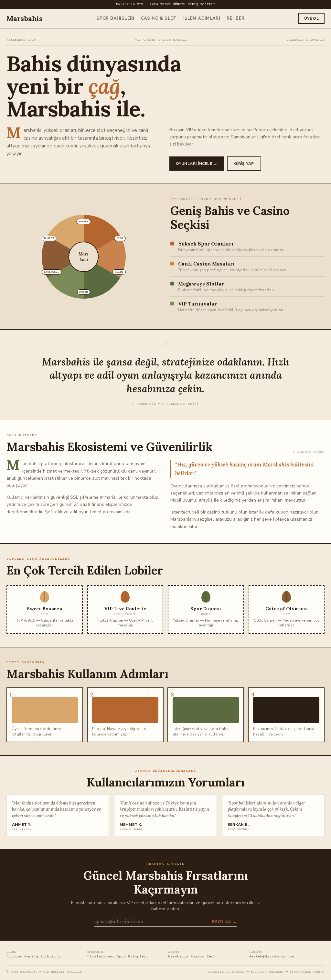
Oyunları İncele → (196, 163)
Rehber (235, 18)
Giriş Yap (244, 163)
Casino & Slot (159, 18)
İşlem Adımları (201, 18)
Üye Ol (311, 18)
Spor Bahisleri (115, 18)
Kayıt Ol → (224, 921)
